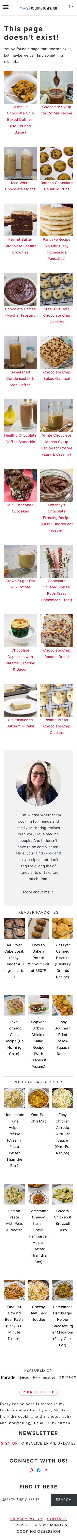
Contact (57, 1519)
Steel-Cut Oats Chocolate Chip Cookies (56, 315)
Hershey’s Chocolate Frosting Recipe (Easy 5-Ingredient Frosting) (56, 518)
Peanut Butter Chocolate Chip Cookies (56, 726)
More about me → (38, 892)
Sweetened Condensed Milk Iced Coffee (20, 378)
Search (64, 1500)
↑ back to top (38, 1392)
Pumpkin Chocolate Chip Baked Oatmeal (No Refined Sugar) (20, 120)
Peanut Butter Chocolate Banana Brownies (20, 245)
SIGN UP (9, 1443)
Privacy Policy (26, 1519)
